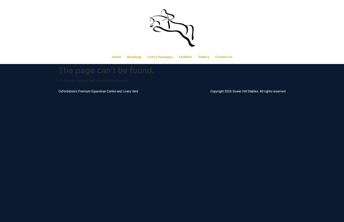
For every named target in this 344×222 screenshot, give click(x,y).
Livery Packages (160, 57)
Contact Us (224, 57)
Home (116, 57)
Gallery (203, 57)
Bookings (134, 57)
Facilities (185, 57)
